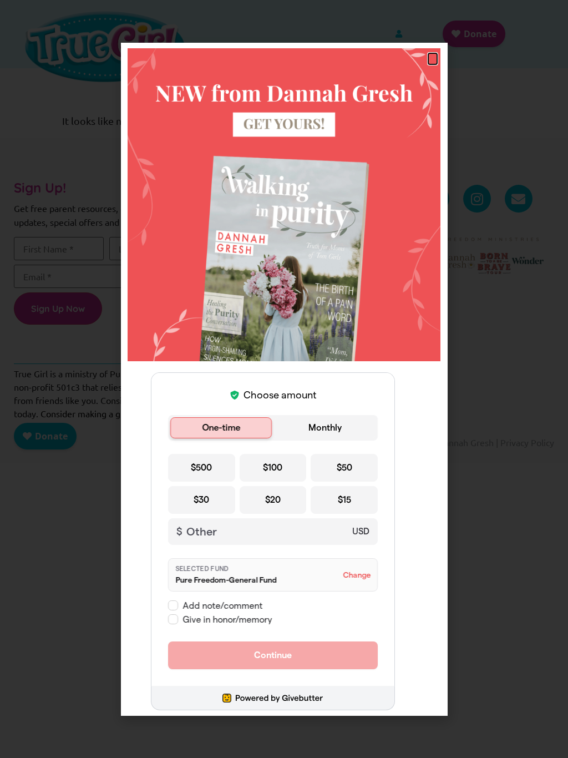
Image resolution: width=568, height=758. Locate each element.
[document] (284, 379)
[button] (433, 59)
